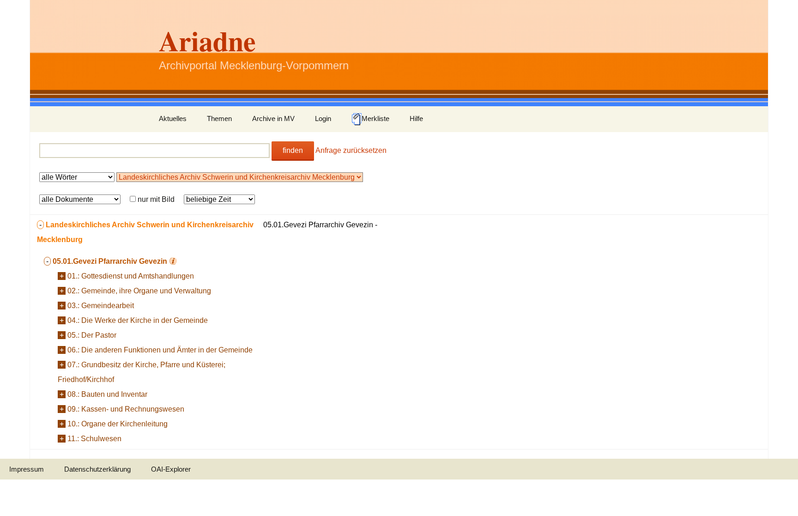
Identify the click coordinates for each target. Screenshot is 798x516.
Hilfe (416, 118)
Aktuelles (173, 118)
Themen (219, 118)
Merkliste (375, 118)
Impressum (26, 469)
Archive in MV (273, 118)
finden (293, 150)
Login (323, 118)
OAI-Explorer (171, 469)
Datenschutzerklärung (97, 469)
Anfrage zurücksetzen (351, 150)
